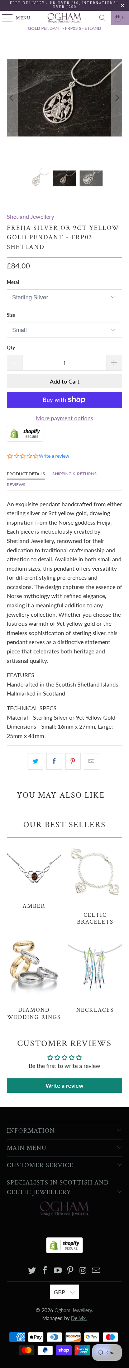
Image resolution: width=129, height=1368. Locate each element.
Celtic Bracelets (95, 883)
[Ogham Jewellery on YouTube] (57, 1270)
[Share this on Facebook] (54, 761)
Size (11, 315)
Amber (34, 875)
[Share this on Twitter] (35, 761)
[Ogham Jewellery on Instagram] (83, 1270)
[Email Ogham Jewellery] (96, 1270)
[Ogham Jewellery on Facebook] (45, 1270)
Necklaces (95, 975)
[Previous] (12, 98)
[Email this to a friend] (91, 761)
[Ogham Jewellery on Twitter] (32, 1270)
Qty (11, 347)
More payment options (64, 418)
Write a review (64, 1085)
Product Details (26, 473)
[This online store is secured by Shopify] (25, 439)
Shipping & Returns (74, 473)
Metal (13, 282)
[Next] (117, 98)
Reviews (16, 484)
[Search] (102, 18)
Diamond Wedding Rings (34, 978)
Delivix (79, 1318)
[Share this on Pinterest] (73, 761)
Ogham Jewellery (73, 1310)
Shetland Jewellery (30, 216)
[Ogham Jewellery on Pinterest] (70, 1270)
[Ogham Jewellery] (64, 18)
